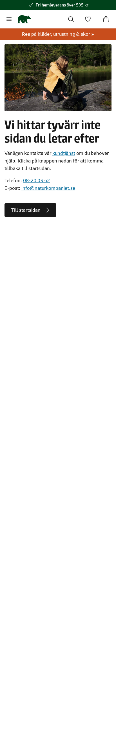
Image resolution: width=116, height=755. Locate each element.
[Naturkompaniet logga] (24, 19)
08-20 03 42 (36, 180)
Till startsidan (26, 210)
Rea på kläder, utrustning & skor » (58, 34)
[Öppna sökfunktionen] (71, 19)
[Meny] (9, 19)
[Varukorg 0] (106, 19)
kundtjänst (63, 153)
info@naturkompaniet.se (48, 188)
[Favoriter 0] (88, 19)
